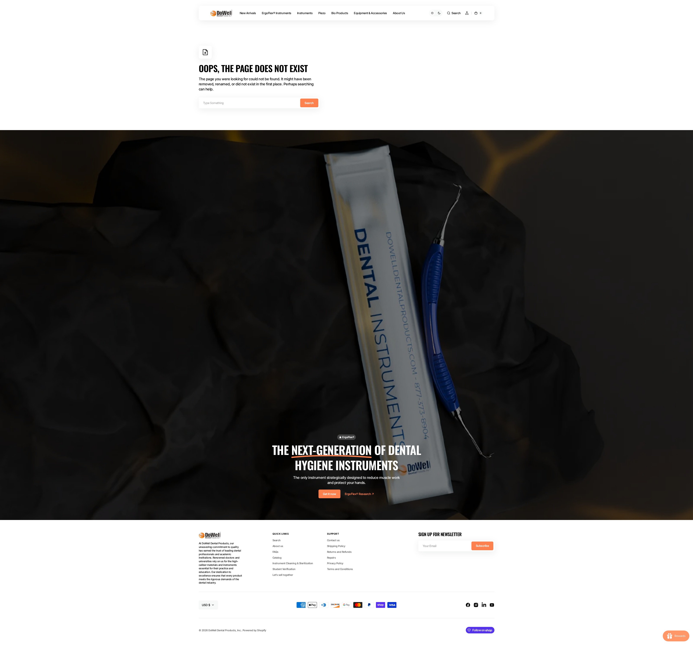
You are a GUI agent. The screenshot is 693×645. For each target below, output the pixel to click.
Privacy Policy (335, 563)
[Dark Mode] (435, 13)
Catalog (277, 557)
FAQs (275, 551)
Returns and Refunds (339, 551)
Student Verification (283, 569)
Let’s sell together (282, 574)
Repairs (331, 557)
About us (277, 546)
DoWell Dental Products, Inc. (224, 630)
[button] (454, 13)
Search (309, 103)
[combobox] (259, 102)
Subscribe (482, 546)
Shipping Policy (336, 546)
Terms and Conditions (340, 569)
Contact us (333, 540)
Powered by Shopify (254, 630)
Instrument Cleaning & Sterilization (292, 563)
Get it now (329, 494)
